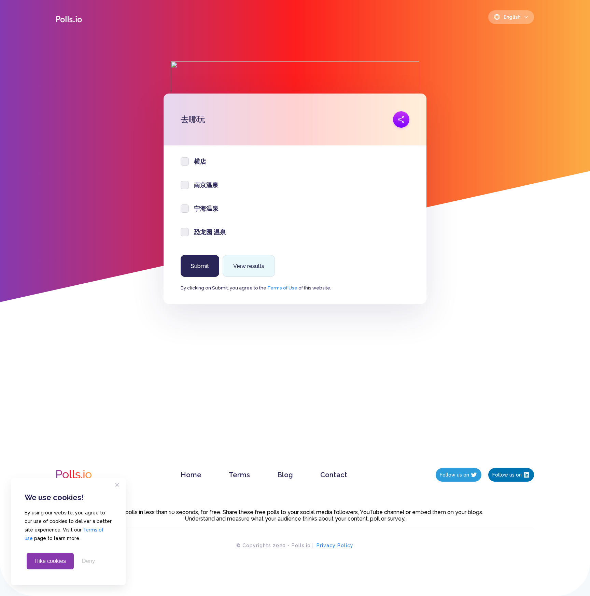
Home (191, 475)
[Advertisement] (295, 393)
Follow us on (454, 475)
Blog (285, 475)
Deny (88, 561)
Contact (333, 475)
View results (248, 266)
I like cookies (50, 561)
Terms (239, 475)
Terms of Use (282, 287)
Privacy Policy (335, 545)
